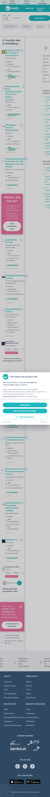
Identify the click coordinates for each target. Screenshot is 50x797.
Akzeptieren (25, 405)
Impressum (43, 422)
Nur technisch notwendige (25, 411)
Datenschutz (7, 422)
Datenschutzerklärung (11, 396)
